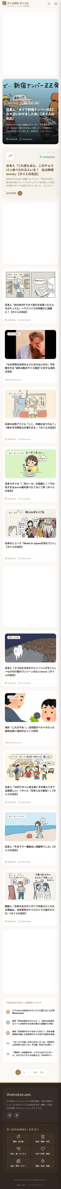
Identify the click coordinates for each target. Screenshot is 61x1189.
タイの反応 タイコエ (18, 3)
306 (35, 1073)
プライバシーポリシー (36, 1185)
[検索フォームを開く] (49, 4)
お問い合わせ (21, 1185)
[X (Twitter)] (10, 1115)
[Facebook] (17, 1115)
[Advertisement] (30, 43)
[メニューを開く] (56, 4)
